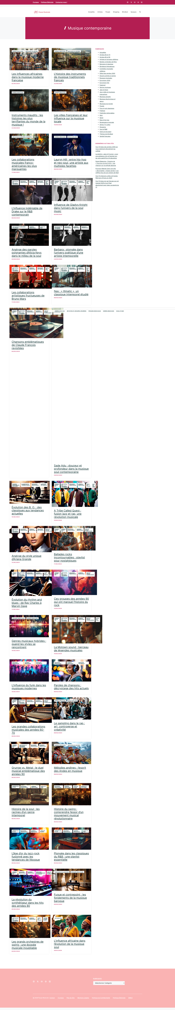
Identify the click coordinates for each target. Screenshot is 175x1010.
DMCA (130, 998)
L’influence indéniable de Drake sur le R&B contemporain (27, 211)
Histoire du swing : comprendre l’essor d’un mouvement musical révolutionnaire (68, 813)
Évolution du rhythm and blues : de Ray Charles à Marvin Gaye (27, 603)
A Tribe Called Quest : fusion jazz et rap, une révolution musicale (67, 514)
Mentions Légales (83, 998)
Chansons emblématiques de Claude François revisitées (28, 345)
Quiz (101, 115)
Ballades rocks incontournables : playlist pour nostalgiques (69, 557)
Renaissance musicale (107, 122)
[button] (140, 12)
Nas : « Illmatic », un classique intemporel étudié (71, 293)
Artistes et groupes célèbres (22, 136)
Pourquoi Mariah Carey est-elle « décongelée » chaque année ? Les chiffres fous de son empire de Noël (107, 171)
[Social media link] (127, 2)
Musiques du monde (32, 51)
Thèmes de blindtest (106, 134)
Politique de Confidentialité (101, 998)
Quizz (101, 118)
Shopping (116, 12)
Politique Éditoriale (47, 2)
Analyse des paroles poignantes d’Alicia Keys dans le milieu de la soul (26, 253)
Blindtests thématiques (26, 485)
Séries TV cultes (105, 125)
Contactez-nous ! (61, 2)
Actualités (91, 12)
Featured (102, 85)
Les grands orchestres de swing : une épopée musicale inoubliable (27, 945)
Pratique (102, 111)
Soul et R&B (88, 182)
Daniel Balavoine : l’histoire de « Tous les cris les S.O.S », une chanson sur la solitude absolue (106, 163)
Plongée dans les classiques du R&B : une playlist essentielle (71, 856)
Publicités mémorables (107, 113)
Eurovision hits (104, 83)
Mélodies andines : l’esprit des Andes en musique (70, 769)
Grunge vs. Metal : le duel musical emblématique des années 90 (28, 771)
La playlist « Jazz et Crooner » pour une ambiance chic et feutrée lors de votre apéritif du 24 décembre (107, 156)
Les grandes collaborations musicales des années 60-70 (28, 730)
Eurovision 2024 (105, 80)
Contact (52, 998)
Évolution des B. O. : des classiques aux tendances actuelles (28, 510)
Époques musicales (24, 182)
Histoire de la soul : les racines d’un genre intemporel (26, 812)
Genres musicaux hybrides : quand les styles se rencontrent (29, 644)
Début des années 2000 (107, 73)
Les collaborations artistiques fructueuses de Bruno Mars (28, 295)
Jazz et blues (88, 485)
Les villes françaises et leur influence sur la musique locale (71, 118)
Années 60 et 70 (57, 182)
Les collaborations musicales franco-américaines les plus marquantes (24, 164)
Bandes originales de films (15, 485)
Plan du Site (71, 998)
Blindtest (125, 12)
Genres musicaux (17, 51)
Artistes (100, 12)
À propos (36, 2)
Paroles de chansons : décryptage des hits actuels (71, 687)
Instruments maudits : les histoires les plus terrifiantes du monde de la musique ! (28, 120)
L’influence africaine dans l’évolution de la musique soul (69, 944)
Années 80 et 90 (57, 268)
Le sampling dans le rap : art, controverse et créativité (69, 726)
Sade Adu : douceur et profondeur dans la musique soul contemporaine (71, 469)
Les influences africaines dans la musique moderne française (28, 77)
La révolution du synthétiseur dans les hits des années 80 (28, 903)
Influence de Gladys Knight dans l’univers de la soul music (71, 208)
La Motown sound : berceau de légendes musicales (71, 649)
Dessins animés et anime (108, 76)
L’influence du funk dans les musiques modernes (29, 687)
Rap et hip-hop (72, 136)
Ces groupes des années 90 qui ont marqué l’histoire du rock (71, 602)
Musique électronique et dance (40, 872)
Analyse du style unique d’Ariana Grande (26, 557)
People (108, 12)
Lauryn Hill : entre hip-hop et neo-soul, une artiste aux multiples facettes (71, 163)
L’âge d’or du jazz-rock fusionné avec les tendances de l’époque (26, 856)
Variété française (85, 227)
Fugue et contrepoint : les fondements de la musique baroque (70, 898)
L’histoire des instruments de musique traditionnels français (70, 77)
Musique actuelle (41, 182)
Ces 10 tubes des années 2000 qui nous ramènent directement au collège (107, 149)
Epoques (133, 12)
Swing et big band (84, 787)
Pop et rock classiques (48, 311)
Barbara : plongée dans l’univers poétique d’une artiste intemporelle (68, 253)
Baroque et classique (62, 872)
